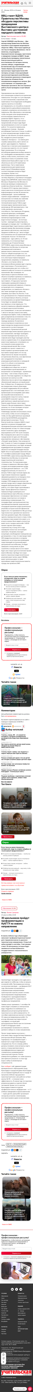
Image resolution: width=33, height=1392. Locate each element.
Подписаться (16, 649)
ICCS (19, 1326)
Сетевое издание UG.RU (24, 1309)
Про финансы (4, 1315)
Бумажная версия (22, 1321)
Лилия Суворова (13, 912)
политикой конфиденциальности (19, 1257)
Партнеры (3, 1333)
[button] (6, 726)
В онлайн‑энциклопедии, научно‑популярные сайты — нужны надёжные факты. (16, 590)
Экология (3, 1304)
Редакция (3, 1329)
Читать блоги (7, 837)
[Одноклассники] (15, 931)
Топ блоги (6, 784)
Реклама (3, 1331)
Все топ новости (6, 782)
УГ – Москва (21, 1311)
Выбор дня (4, 1306)
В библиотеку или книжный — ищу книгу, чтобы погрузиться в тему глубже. (16, 600)
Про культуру (4, 1300)
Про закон (4, 1302)
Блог (19, 1331)
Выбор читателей (14, 729)
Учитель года (4, 1310)
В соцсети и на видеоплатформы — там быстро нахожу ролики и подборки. (17, 585)
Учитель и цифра (5, 1319)
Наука (2, 1298)
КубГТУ (9, 1144)
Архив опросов (6, 893)
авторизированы (10, 716)
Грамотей (3, 1313)
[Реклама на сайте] (30, 1389)
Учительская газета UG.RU (16, 36)
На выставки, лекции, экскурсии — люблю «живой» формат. (16, 595)
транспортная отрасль (15, 1146)
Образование (4, 1296)
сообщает (7, 1066)
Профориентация (20, 1144)
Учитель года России (23, 1302)
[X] (17, 931)
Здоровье (3, 1317)
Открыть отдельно (7, 891)
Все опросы (5, 620)
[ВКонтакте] (12, 931)
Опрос (5, 842)
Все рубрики (4, 1321)
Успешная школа (22, 1296)
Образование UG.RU (9, 908)
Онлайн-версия (21, 1323)
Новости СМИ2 (7, 900)
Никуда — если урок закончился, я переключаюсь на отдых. (16, 605)
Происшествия (7, 696)
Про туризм (4, 1308)
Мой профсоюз (21, 1313)
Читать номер (25, 11)
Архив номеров (22, 1315)
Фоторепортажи (23, 1329)
